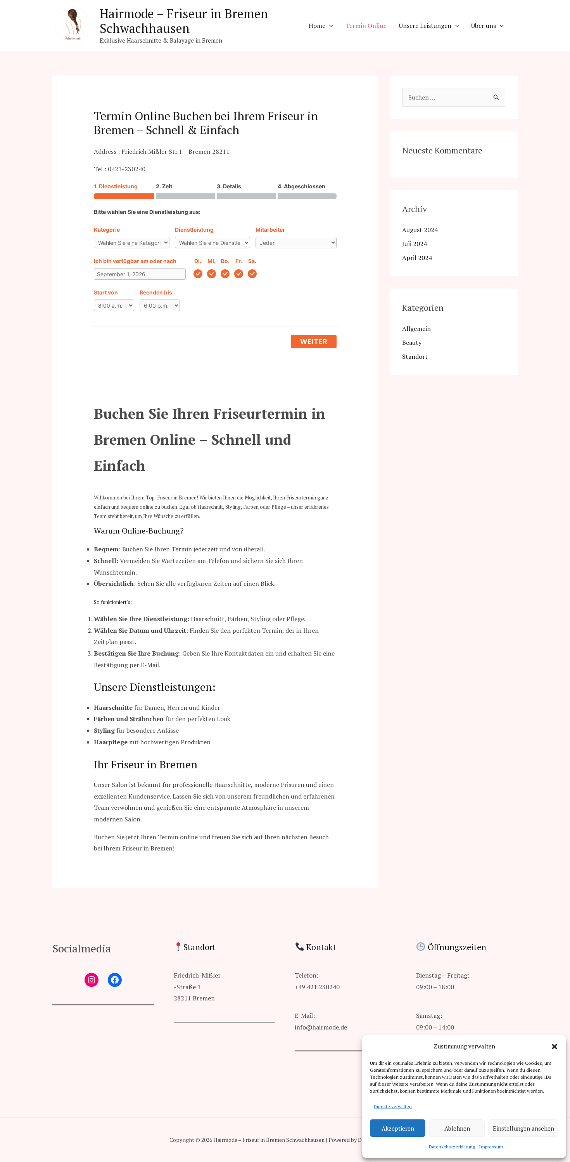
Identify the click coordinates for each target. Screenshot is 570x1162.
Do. (225, 261)
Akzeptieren (398, 1128)
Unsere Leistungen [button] (425, 25)
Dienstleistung (194, 229)
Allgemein (416, 328)
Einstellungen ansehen (523, 1128)
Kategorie (107, 229)
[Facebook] (115, 980)
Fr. (238, 261)
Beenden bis (156, 292)
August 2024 (420, 230)
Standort (415, 356)
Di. (197, 261)
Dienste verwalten (393, 1106)
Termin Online (366, 25)
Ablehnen (457, 1128)
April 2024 (417, 257)
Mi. (211, 261)
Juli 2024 (414, 243)
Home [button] (317, 25)
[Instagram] (91, 980)
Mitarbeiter (270, 229)
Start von (106, 292)
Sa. (252, 261)
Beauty (411, 342)
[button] (554, 1046)
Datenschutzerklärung (452, 1147)
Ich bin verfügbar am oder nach (135, 261)
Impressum (491, 1147)
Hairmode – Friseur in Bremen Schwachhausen (184, 20)
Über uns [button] (483, 25)
